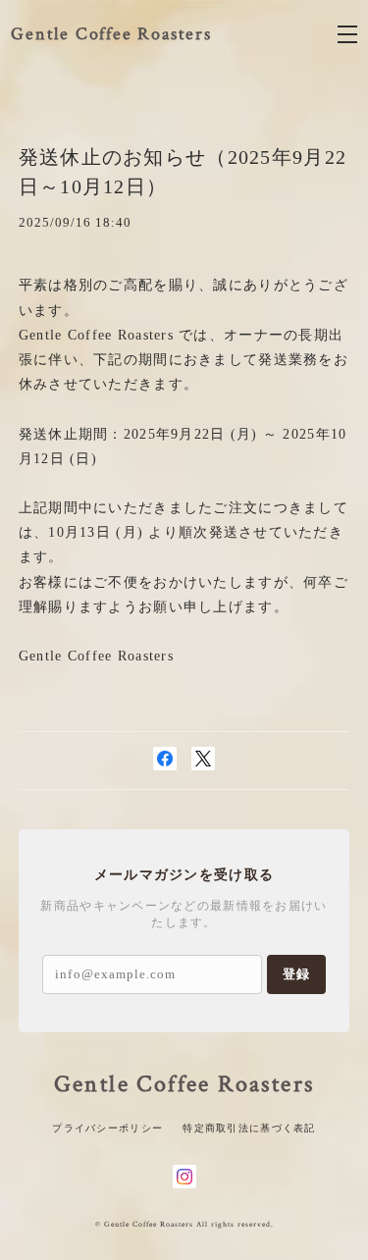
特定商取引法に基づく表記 (249, 1128)
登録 (296, 974)
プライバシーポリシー (107, 1128)
